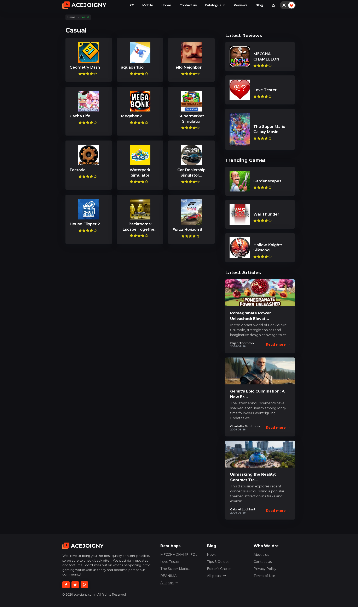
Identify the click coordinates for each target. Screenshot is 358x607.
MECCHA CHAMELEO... (178, 555)
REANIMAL (169, 576)
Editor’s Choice (219, 569)
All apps (167, 583)
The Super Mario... (175, 569)
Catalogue (213, 5)
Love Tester (170, 562)
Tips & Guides (218, 562)
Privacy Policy (265, 569)
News (211, 555)
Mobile (147, 5)
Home (166, 5)
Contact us (188, 5)
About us (261, 555)
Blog (259, 5)
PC (131, 5)
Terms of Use (264, 576)
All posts (214, 576)
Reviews (240, 5)
